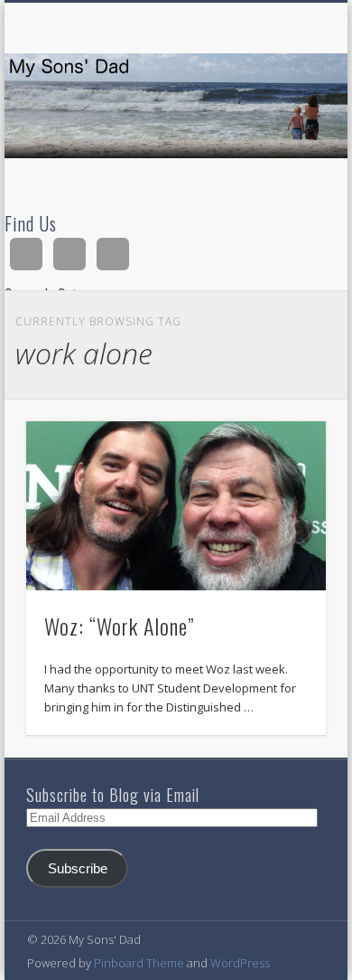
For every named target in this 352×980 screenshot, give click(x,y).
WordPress (240, 963)
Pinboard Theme (139, 963)
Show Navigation (282, 161)
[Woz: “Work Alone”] (176, 505)
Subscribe (77, 869)
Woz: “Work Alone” (119, 625)
